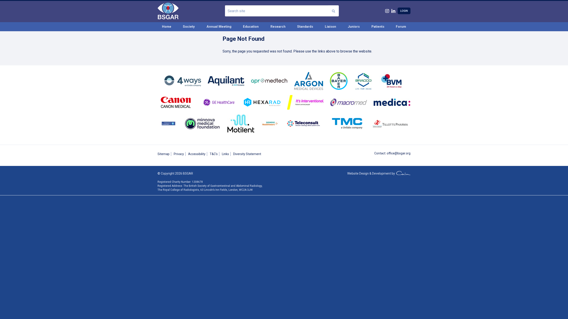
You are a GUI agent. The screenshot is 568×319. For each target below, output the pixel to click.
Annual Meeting (219, 27)
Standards (305, 27)
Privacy (179, 154)
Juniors (354, 27)
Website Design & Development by (371, 173)
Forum (401, 27)
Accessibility (196, 154)
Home (166, 27)
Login (404, 10)
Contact (379, 153)
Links (225, 154)
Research (278, 27)
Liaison (330, 27)
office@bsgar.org (398, 153)
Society (189, 27)
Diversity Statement (247, 154)
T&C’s (214, 154)
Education (251, 27)
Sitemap (164, 154)
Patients (377, 27)
